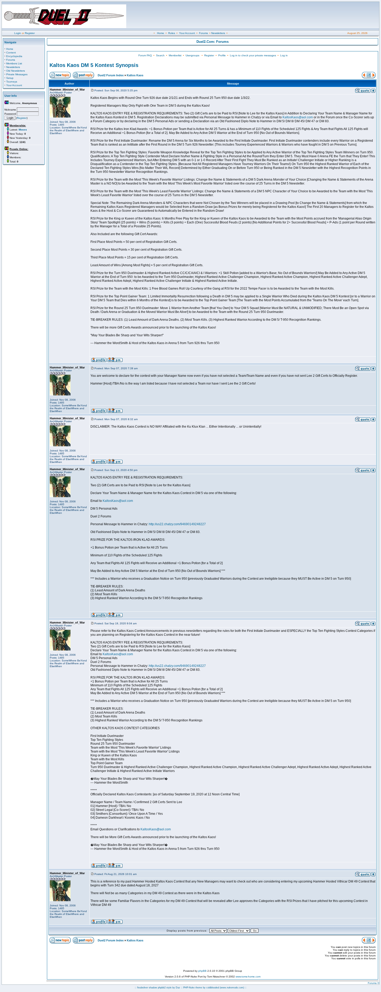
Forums (203, 33)
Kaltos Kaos (135, 75)
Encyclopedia (14, 56)
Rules (171, 33)
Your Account (187, 33)
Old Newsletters (15, 70)
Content (11, 52)
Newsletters (218, 33)
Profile (222, 55)
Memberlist (175, 55)
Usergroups (192, 55)
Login (17, 33)
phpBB (202, 970)
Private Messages (16, 74)
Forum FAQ (145, 55)
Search (160, 55)
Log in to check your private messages (253, 55)
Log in (284, 55)
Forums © (373, 983)
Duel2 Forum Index (111, 75)
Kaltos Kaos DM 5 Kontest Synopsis (94, 65)
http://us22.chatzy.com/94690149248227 (177, 524)
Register (30, 33)
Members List (14, 63)
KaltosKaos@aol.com (298, 117)
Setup (9, 78)
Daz (178, 987)
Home (160, 33)
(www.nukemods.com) (232, 987)
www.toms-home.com (248, 976)
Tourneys (11, 81)
